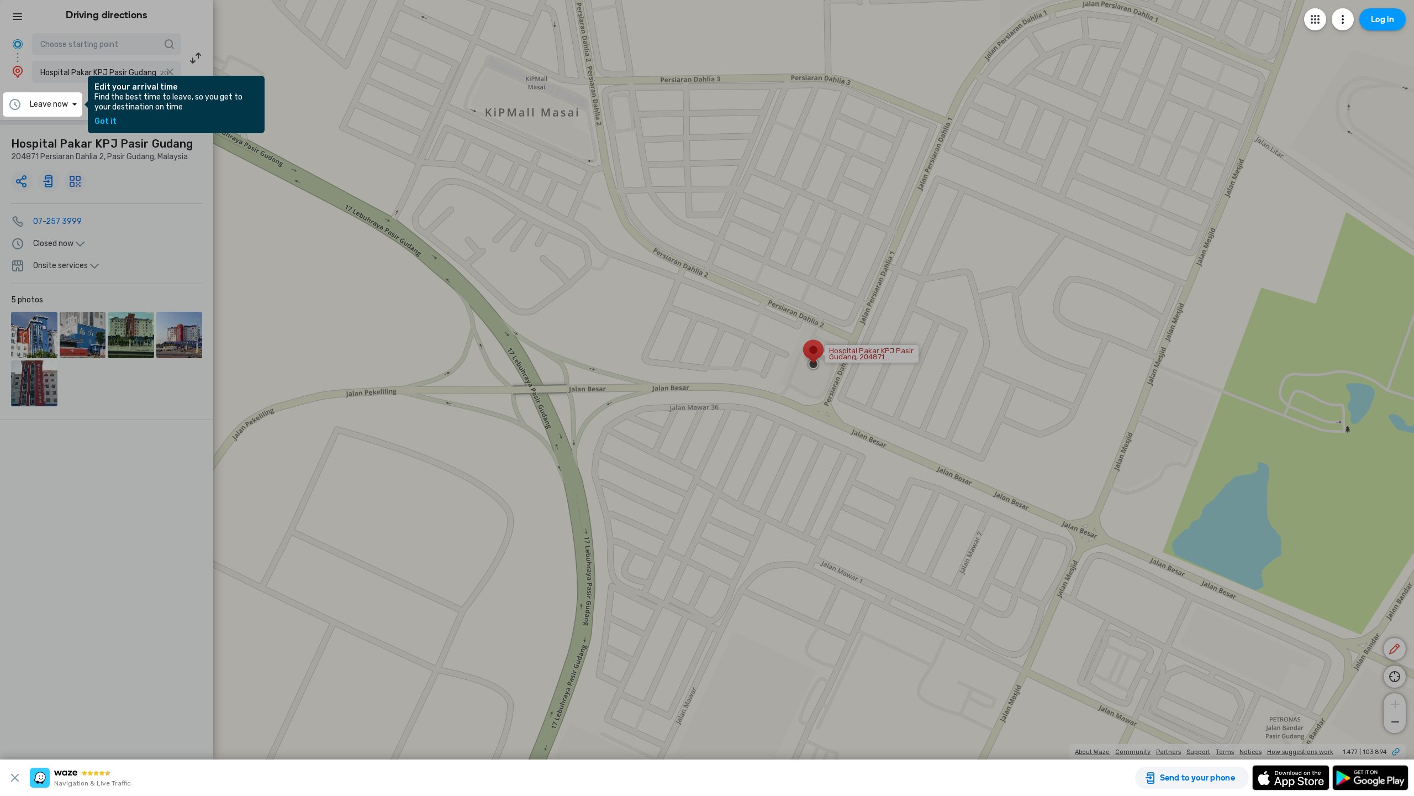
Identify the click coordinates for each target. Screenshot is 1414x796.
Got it (105, 121)
